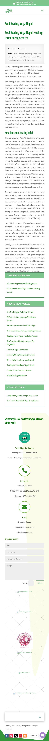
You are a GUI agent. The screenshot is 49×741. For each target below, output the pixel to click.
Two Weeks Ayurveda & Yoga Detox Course (23, 401)
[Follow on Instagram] (11, 736)
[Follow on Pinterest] (20, 736)
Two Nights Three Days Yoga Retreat (20, 365)
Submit (40, 583)
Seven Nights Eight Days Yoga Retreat (21, 355)
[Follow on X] (16, 736)
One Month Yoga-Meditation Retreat (20, 312)
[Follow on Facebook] (7, 736)
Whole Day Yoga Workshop (17, 375)
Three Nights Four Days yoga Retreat (20, 360)
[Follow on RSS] (25, 736)
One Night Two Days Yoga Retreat (19, 370)
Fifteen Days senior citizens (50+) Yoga (21, 325)
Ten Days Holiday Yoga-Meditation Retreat (22, 336)
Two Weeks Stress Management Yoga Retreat (24, 331)
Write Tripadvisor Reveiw (24, 448)
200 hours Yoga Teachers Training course (22, 283)
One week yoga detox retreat (17, 349)
